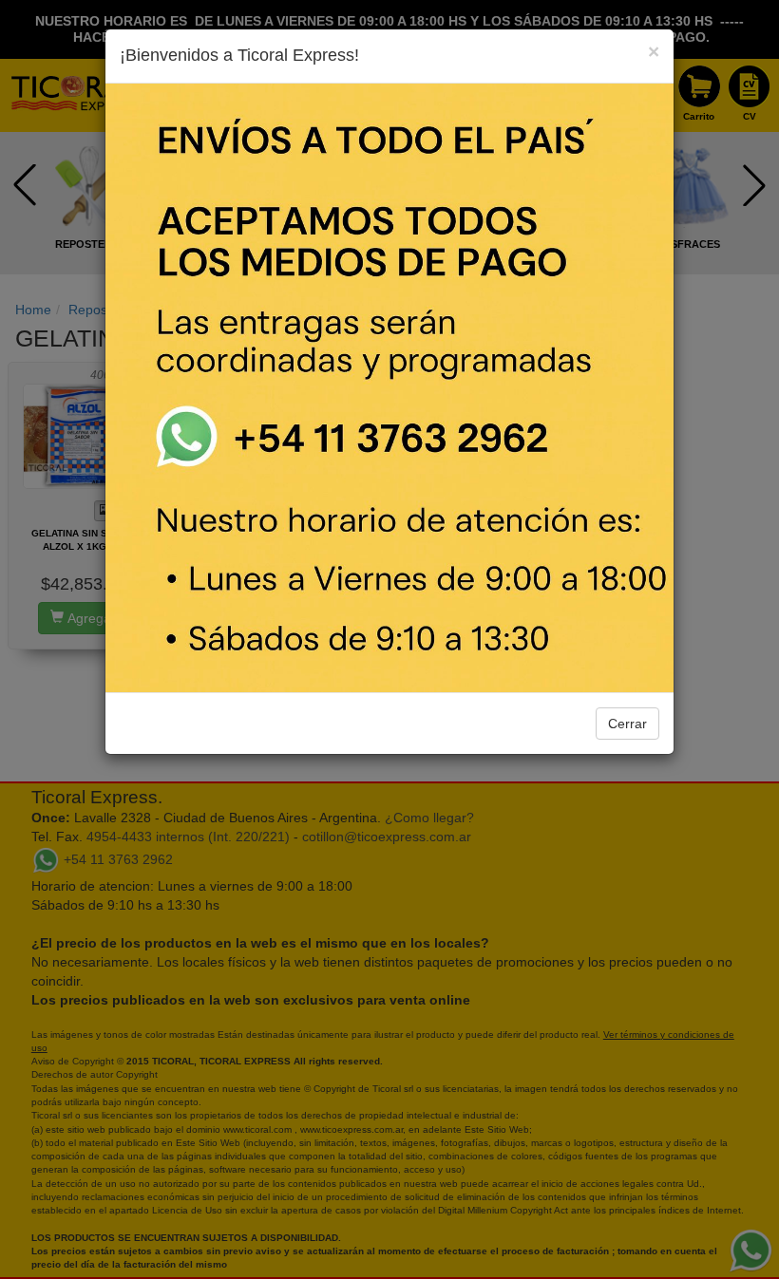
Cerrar (627, 723)
